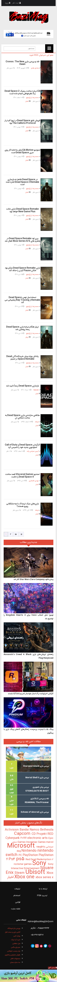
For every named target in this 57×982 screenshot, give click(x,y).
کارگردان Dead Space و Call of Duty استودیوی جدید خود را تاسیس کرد (22, 446)
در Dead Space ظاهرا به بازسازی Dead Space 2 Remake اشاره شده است (22, 182)
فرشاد (37, 421)
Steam (20, 873)
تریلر (27, 337)
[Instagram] (37, 946)
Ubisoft (36, 872)
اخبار (26, 101)
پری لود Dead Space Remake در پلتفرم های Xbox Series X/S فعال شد (22, 240)
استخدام (17, 895)
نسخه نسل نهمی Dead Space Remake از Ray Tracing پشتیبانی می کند (22, 300)
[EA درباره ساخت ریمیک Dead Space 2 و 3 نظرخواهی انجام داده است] (47, 101)
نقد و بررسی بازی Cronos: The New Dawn (22, 63)
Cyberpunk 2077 (16, 838)
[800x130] (28, 34)
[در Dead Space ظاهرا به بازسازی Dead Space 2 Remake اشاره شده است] (47, 189)
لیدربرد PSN (42, 895)
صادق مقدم (35, 68)
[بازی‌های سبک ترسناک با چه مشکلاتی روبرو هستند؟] (47, 514)
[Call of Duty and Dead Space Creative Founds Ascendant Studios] (47, 455)
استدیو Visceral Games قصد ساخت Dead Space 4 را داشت (22, 476)
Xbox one (25, 877)
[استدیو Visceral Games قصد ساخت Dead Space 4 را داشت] (47, 484)
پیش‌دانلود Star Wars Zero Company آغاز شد (33, 579)
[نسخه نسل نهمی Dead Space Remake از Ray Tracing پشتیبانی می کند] (47, 307)
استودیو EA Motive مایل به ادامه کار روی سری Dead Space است (22, 151)
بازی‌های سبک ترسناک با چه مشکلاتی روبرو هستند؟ (22, 505)
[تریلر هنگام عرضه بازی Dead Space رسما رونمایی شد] (47, 337)
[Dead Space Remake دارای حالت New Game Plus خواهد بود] (47, 219)
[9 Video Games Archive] (28, 976)
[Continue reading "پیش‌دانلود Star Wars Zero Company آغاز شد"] (28, 562)
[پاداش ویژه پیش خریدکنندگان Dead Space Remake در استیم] (47, 366)
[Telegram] (33, 946)
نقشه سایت (15, 908)
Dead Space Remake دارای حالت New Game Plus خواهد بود (22, 210)
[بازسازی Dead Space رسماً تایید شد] (47, 396)
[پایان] (21, 534)
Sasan (36, 390)
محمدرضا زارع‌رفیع (32, 97)
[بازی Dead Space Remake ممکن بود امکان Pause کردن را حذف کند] (47, 278)
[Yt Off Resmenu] (49, 48)
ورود (7, 3)
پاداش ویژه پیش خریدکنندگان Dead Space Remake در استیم (22, 358)
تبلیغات (17, 889)
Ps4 (12, 859)
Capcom (23, 833)
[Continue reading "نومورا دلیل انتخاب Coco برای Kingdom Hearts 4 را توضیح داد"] (28, 598)
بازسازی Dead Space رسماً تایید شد (22, 386)
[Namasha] (41, 946)
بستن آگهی (52, 968)
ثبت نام (16, 3)
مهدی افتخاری (34, 480)
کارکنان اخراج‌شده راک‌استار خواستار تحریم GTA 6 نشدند (30, 693)
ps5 (21, 859)
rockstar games (23, 864)
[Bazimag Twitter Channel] (45, 946)
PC (21, 855)
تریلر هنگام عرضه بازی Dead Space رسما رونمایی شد (22, 328)
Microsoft (21, 846)
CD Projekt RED (42, 834)
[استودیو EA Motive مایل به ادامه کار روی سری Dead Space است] (47, 160)
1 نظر (8, 451)
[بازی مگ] (28, 17)
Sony (40, 863)
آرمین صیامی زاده (33, 451)
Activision (12, 829)
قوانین (17, 902)
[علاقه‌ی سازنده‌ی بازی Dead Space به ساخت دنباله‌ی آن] (47, 425)
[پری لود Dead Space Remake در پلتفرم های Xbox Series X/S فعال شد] (47, 248)
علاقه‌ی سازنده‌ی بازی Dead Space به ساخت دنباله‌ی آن (22, 417)
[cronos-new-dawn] (47, 71)
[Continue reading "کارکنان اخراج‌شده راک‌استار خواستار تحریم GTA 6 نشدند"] (28, 676)
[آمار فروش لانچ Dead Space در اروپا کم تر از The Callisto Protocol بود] (47, 130)
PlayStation (31, 855)
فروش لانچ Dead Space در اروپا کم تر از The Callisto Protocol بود (22, 122)
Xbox (50, 873)
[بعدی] (16, 534)
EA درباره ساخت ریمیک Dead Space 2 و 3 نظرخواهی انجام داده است (22, 92)
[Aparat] (50, 946)
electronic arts (37, 838)
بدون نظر (10, 68)
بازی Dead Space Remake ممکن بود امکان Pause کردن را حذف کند (22, 269)
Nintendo (29, 851)
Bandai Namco (30, 830)
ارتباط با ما (43, 889)
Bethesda (46, 829)
